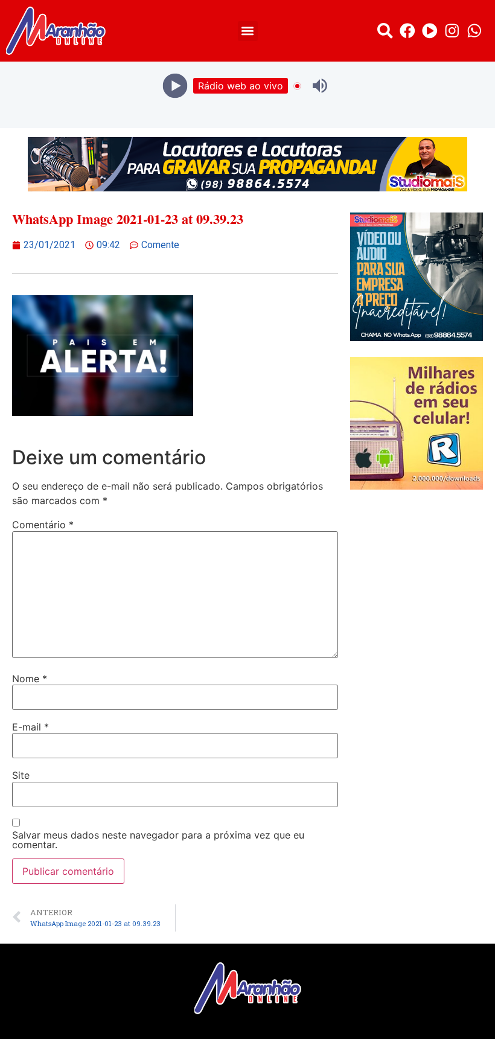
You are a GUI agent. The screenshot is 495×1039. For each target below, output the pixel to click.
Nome (29, 678)
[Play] (175, 86)
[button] (248, 31)
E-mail (30, 727)
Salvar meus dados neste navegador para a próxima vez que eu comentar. (158, 839)
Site (21, 775)
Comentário (43, 524)
